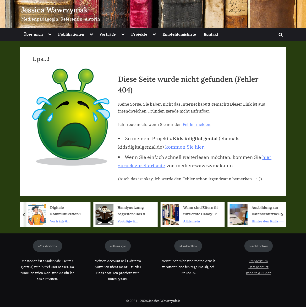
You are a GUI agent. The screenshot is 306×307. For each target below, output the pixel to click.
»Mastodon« (47, 246)
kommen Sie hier (184, 147)
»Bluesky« (118, 246)
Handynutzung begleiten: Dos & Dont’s (131, 211)
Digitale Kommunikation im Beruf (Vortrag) (67, 211)
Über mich (33, 34)
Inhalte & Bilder (258, 272)
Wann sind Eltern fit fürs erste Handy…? (200, 210)
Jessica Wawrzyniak (54, 9)
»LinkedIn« (188, 246)
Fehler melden (196, 124)
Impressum (258, 261)
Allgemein (191, 221)
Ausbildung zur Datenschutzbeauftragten (268, 211)
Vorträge (107, 34)
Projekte (139, 34)
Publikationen (71, 34)
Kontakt (211, 34)
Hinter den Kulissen (267, 221)
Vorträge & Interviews (59, 221)
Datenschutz (258, 266)
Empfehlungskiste (179, 34)
